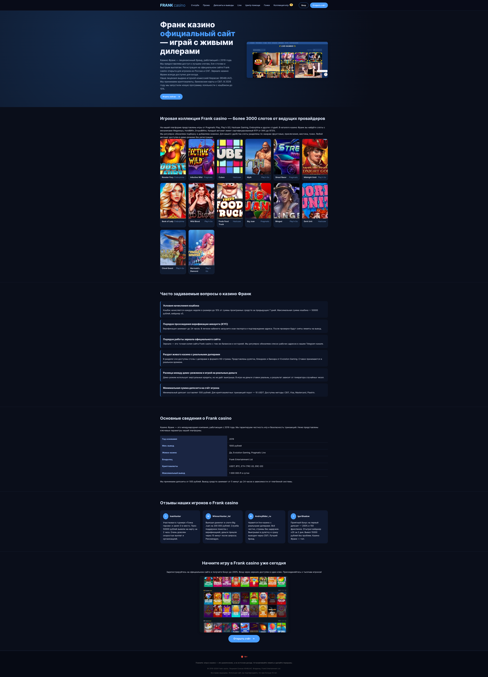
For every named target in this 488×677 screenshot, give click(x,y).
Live (239, 5)
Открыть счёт (319, 5)
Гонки (267, 5)
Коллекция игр (283, 5)
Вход (303, 5)
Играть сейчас (169, 97)
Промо (206, 5)
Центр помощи (252, 5)
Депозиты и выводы (224, 5)
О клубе (195, 5)
